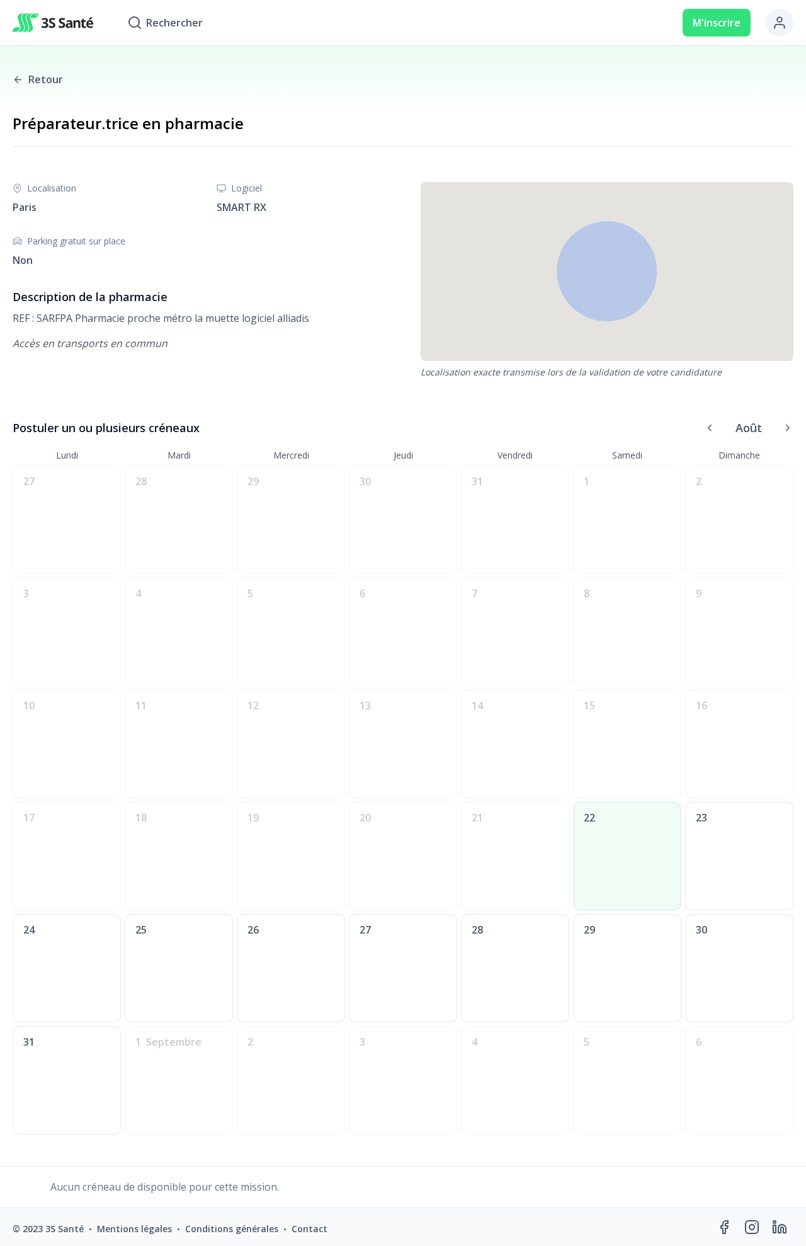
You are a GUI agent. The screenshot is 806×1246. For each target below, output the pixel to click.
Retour (45, 79)
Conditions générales (231, 1229)
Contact (309, 1229)
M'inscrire (717, 23)
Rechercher (174, 23)
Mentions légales (134, 1229)
